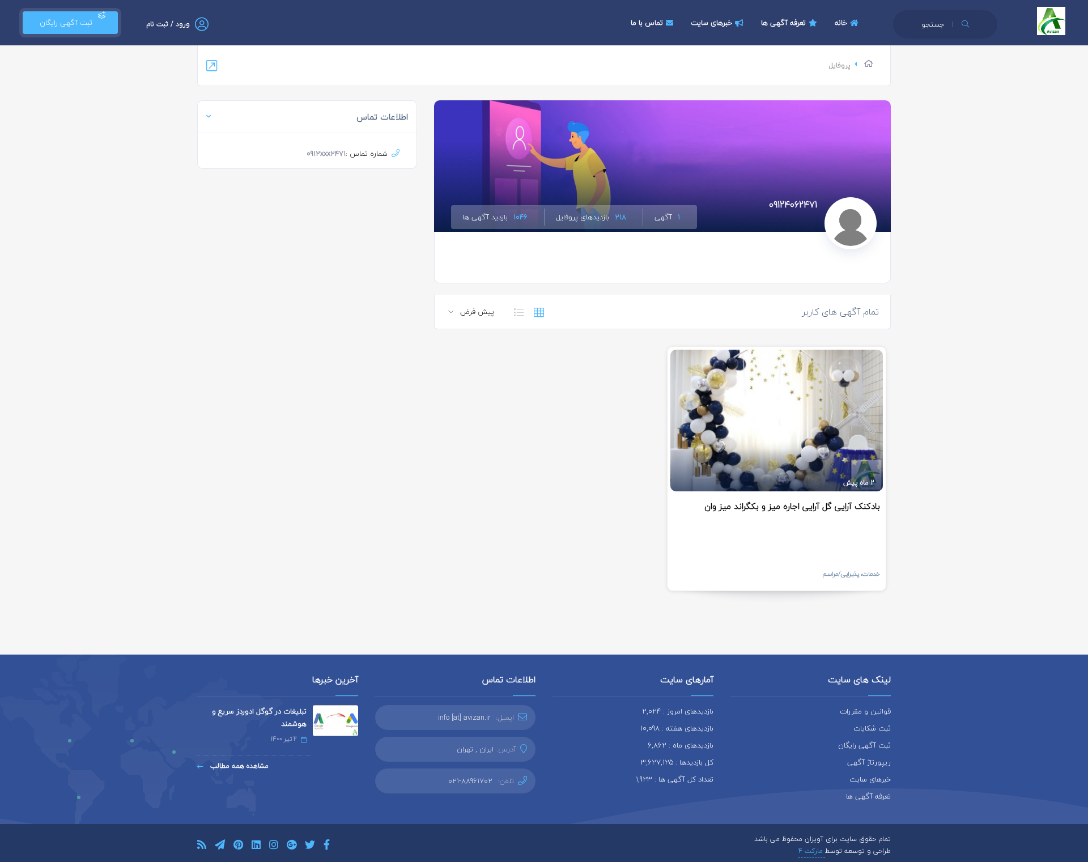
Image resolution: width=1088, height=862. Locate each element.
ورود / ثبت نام (168, 24)
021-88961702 (470, 781)
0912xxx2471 (326, 153)
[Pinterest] (238, 846)
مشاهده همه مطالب (238, 766)
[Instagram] (273, 846)
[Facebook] (327, 846)
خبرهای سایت (711, 22)
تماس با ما (647, 22)
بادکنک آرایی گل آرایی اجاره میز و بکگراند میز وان (792, 506)
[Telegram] (220, 846)
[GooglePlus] (291, 846)
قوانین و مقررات (865, 711)
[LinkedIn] (256, 846)
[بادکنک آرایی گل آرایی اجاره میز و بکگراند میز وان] (776, 420)
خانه (841, 22)
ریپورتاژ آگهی (869, 762)
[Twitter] (310, 846)
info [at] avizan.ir (464, 717)
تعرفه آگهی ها (783, 22)
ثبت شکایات (872, 728)
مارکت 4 (811, 851)
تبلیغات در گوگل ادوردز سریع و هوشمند (259, 717)
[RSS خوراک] (201, 846)
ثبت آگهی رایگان (63, 22)
